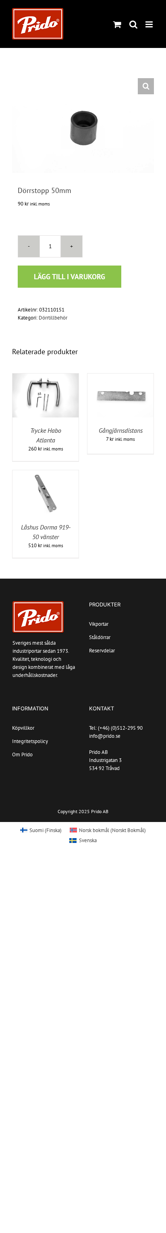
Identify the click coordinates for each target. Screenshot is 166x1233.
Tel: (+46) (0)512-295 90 (116, 727)
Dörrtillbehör (53, 317)
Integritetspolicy (30, 741)
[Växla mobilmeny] (149, 24)
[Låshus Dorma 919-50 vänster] (45, 474)
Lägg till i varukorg (69, 276)
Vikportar (98, 624)
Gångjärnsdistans (121, 430)
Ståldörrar (99, 637)
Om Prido (22, 754)
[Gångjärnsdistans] (120, 377)
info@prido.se (104, 736)
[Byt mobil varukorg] (117, 24)
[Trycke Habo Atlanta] (45, 377)
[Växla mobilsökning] (133, 24)
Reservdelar (102, 650)
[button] (146, 86)
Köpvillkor (23, 727)
